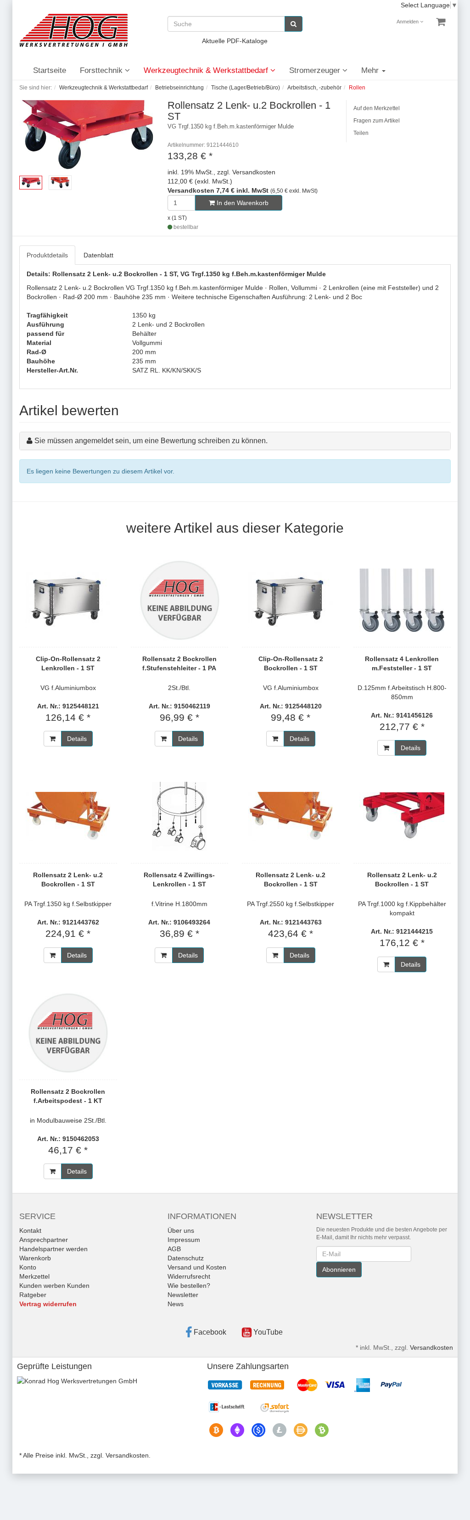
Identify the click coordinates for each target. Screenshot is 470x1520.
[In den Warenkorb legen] (53, 738)
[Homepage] (73, 30)
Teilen (361, 133)
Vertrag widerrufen (48, 1304)
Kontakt (30, 1230)
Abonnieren (339, 1269)
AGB (174, 1249)
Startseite (49, 70)
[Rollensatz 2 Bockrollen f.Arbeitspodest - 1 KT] (68, 1033)
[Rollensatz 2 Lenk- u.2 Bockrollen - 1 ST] (68, 816)
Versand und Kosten (197, 1267)
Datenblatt (98, 255)
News (176, 1304)
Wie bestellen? (189, 1285)
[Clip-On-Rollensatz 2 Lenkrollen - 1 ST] (68, 600)
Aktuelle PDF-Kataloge (235, 41)
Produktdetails (47, 255)
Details (77, 738)
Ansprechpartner (43, 1239)
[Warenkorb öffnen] (441, 22)
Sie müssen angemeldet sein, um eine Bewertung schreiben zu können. (151, 441)
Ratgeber (32, 1294)
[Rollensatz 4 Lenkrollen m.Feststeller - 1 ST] (402, 600)
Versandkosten (431, 1347)
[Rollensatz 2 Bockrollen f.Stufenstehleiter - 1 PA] (180, 600)
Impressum (184, 1239)
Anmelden (408, 21)
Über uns (181, 1230)
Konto (27, 1267)
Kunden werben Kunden (54, 1285)
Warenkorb (35, 1258)
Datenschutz (186, 1258)
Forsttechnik (102, 70)
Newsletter (183, 1294)
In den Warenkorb (242, 202)
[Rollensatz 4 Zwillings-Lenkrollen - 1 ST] (180, 816)
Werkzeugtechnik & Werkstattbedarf (207, 70)
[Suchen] (293, 24)
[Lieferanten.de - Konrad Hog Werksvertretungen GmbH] (77, 1380)
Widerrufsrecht (189, 1276)
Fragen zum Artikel (376, 120)
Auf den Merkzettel (376, 108)
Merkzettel (34, 1276)
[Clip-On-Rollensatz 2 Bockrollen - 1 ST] (291, 600)
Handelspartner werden (53, 1249)
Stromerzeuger (315, 70)
